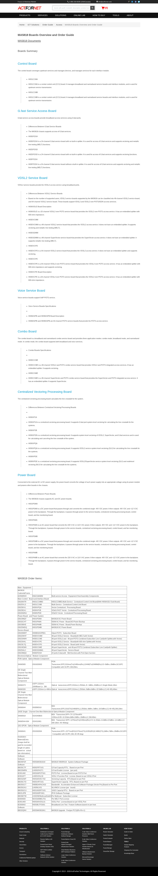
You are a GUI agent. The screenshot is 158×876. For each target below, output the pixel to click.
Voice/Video (22, 845)
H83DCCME (33, 360)
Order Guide (47, 25)
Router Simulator (108, 832)
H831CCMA (33, 79)
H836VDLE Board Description (39, 207)
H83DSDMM (33, 233)
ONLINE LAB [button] (79, 15)
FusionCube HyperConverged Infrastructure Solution (67, 844)
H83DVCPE (33, 259)
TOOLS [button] (116, 15)
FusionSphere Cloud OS (68, 839)
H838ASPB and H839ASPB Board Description (46, 316)
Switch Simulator (108, 835)
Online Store (127, 838)
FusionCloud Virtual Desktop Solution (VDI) (47, 845)
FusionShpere (107, 841)
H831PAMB (32, 553)
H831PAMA (32, 520)
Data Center (22, 835)
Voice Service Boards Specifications (42, 306)
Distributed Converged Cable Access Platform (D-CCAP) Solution (47, 834)
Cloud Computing (24, 832)
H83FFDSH (33, 159)
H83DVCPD (33, 246)
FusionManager (107, 845)
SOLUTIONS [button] (60, 15)
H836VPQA (32, 443)
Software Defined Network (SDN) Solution (47, 856)
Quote (126, 835)
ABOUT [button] (130, 15)
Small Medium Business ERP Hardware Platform (68, 851)
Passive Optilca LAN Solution (46, 840)
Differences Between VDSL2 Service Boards (45, 193)
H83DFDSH (33, 136)
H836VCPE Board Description (40, 272)
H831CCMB (33, 92)
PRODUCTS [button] (24, 15)
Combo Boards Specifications (39, 350)
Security (21, 841)
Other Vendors (23, 861)
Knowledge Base (129, 853)
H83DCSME (33, 373)
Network (21, 838)
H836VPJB (32, 430)
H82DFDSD (33, 149)
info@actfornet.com (105, 2)
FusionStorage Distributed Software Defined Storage (67, 834)
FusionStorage (107, 848)
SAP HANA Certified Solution (46, 851)
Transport (22, 851)
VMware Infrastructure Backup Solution (88, 853)
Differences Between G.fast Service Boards (44, 126)
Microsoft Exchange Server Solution (88, 858)
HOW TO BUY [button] (99, 15)
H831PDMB (33, 536)
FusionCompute (108, 838)
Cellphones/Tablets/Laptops (27, 858)
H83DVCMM (33, 220)
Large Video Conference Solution (68, 856)
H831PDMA (33, 504)
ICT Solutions (33, 25)
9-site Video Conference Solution (89, 840)
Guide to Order (128, 832)
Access (59, 25)
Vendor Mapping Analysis (129, 846)
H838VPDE (32, 456)
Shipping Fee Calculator (131, 850)
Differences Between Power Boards (42, 494)
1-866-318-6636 (74, 2)
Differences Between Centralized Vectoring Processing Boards (52, 407)
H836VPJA (32, 417)
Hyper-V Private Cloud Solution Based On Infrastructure (88, 846)
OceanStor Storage (108, 851)
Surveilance (22, 854)
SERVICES (43, 15)
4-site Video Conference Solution (68, 861)
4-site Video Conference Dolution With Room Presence (89, 834)
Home (22, 25)
